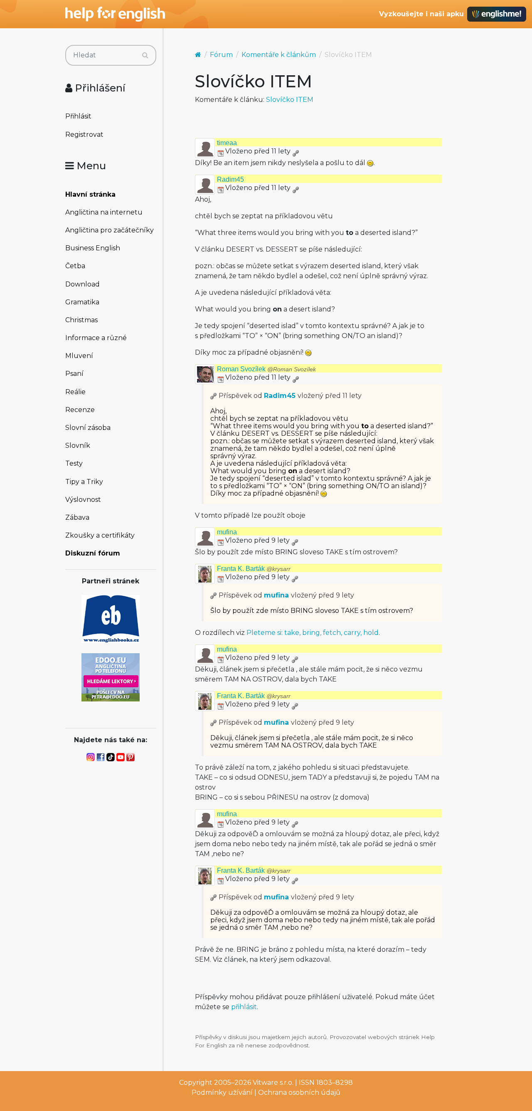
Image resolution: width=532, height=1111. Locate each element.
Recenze (80, 410)
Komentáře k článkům (278, 55)
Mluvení (79, 356)
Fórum (221, 55)
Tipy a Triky (84, 482)
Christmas (81, 320)
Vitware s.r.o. (273, 1082)
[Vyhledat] (145, 55)
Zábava (77, 517)
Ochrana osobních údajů (299, 1092)
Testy (74, 463)
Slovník (77, 445)
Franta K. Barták (254, 568)
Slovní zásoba (88, 428)
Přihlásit (78, 116)
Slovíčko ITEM (289, 100)
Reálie (75, 392)
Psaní (74, 374)
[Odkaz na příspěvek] (213, 396)
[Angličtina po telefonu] (110, 677)
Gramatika (82, 302)
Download (82, 284)
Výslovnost (83, 500)
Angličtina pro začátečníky (109, 230)
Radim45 (230, 179)
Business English (92, 248)
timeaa (227, 142)
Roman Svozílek (266, 369)
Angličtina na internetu (104, 212)
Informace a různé (96, 338)
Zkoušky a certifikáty (100, 535)
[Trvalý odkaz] (295, 151)
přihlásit (244, 1007)
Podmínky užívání (222, 1092)
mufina (227, 532)
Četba (75, 266)
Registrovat (84, 134)
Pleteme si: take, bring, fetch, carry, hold (312, 633)
